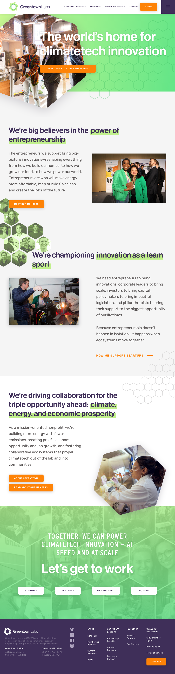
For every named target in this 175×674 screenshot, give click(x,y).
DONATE (156, 662)
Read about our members (31, 488)
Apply (90, 660)
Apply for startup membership (67, 69)
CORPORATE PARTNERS (113, 631)
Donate (148, 7)
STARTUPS (93, 635)
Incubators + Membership (74, 7)
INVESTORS (132, 629)
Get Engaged (106, 591)
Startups (31, 591)
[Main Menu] (168, 7)
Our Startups (133, 644)
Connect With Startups (115, 7)
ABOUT (91, 629)
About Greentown (26, 478)
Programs (133, 7)
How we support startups (119, 355)
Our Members (95, 7)
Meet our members (26, 204)
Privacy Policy (153, 647)
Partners (68, 591)
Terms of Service (154, 653)
